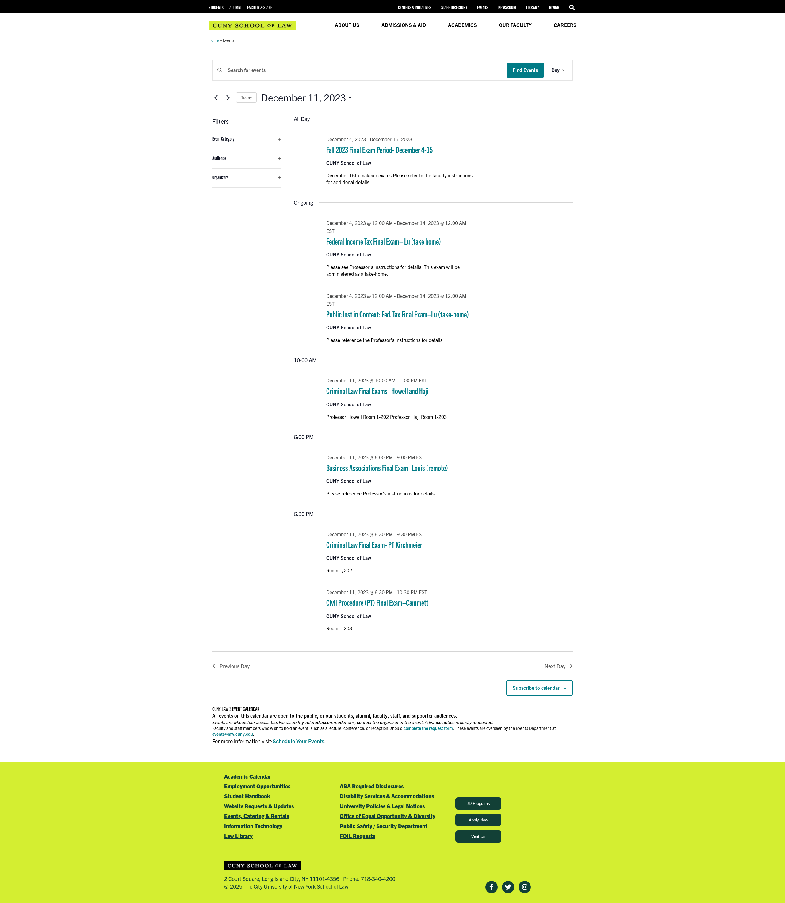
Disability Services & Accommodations (387, 795)
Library (532, 7)
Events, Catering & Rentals (256, 815)
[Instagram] (525, 887)
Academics (462, 25)
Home (214, 40)
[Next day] (228, 97)
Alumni (235, 7)
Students (216, 7)
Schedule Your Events (298, 741)
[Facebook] (491, 887)
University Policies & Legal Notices (382, 806)
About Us (347, 25)
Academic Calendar (247, 776)
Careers (565, 25)
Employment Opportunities (257, 786)
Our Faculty (515, 25)
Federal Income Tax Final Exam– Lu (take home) (383, 241)
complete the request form (428, 728)
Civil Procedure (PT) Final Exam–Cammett (377, 602)
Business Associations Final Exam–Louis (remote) (387, 467)
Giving (554, 7)
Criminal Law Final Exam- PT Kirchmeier (374, 544)
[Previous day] (216, 97)
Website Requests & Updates (259, 806)
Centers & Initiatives (414, 7)
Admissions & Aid (403, 25)
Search (572, 7)
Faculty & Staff (259, 7)
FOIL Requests (357, 835)
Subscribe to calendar (536, 688)
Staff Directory (454, 7)
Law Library (238, 835)
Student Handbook (247, 795)
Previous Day (235, 666)
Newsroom (507, 7)
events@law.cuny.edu (232, 734)
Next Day (554, 666)
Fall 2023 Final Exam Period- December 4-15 (379, 149)
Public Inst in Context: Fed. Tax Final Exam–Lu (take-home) (397, 314)
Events (482, 7)
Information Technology (253, 825)
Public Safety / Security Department (383, 825)
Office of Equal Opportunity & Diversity (387, 815)
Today (246, 97)
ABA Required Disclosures (372, 786)
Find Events (525, 70)
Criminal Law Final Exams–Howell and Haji (377, 390)
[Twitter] (508, 887)
